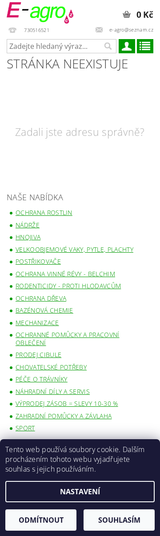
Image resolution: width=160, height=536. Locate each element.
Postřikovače (38, 261)
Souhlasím (119, 520)
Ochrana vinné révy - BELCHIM (65, 274)
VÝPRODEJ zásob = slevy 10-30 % (67, 403)
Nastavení (80, 491)
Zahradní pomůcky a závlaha (64, 416)
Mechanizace (37, 322)
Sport (25, 428)
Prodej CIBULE (38, 354)
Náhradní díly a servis (53, 391)
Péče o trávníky (42, 379)
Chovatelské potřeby (51, 367)
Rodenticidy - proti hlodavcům (68, 286)
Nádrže (28, 225)
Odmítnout (41, 520)
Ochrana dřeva (41, 298)
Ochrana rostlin (44, 212)
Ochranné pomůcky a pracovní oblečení (68, 338)
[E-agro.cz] (40, 11)
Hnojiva (28, 237)
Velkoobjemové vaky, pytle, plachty (74, 249)
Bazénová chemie (44, 310)
